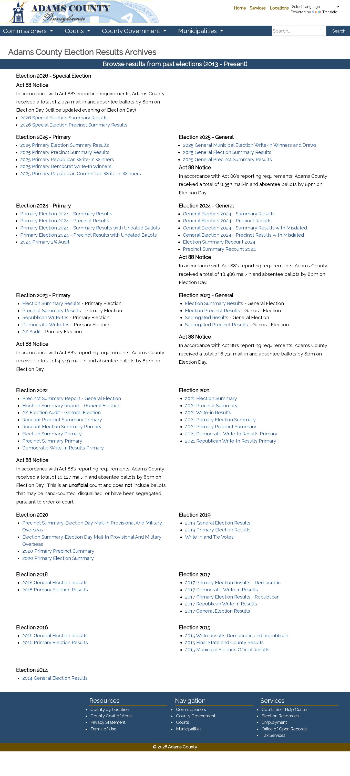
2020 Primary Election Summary (58, 558)
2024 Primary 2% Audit (44, 242)
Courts (182, 722)
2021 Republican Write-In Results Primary (230, 441)
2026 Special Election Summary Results (64, 117)
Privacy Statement (108, 722)
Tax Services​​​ (273, 735)
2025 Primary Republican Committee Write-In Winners (80, 173)
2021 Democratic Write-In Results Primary (231, 433)
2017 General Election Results (217, 611)
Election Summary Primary (52, 433)
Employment (274, 722)
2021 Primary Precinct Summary (220, 426)
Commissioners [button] (25, 31)
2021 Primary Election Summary (220, 419)
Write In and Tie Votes (209, 537)
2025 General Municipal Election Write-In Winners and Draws (249, 145)
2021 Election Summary (211, 398)
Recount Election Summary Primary (61, 426)
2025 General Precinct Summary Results (227, 159)
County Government (195, 715)
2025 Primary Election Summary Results (64, 145)
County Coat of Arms (111, 715)
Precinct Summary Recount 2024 (219, 249)
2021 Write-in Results (208, 412)
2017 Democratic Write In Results (221, 589)
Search (338, 31)
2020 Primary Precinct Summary (58, 551)
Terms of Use (103, 728)
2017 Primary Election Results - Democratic (233, 582)
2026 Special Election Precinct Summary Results (73, 125)
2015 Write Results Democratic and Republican (236, 635)
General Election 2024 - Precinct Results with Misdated (243, 235)
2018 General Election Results (55, 582)
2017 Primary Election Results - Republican (232, 597)
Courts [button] (75, 31)
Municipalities (189, 728)
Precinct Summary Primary (52, 441)
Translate (329, 12)
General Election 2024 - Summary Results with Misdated (245, 227)
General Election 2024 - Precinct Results (227, 220)
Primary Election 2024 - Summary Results (66, 213)
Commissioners (191, 709)
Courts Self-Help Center (285, 709)
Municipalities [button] (198, 31)
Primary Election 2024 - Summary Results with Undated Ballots (90, 227)
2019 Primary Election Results (218, 529)
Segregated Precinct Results (216, 324)
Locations (279, 8)
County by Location (109, 709)
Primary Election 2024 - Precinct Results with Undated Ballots (88, 235)
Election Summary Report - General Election (71, 405)
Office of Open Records (284, 728)
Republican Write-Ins (45, 317)
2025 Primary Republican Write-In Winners (67, 159)
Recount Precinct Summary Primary (62, 419)
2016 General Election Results (55, 635)
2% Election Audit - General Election (61, 412)
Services (258, 8)
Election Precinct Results (212, 310)
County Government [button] (131, 31)
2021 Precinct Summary (211, 405)
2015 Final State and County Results (224, 642)
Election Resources (280, 715)
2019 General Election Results (217, 523)
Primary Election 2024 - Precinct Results (64, 220)
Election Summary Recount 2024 (219, 242)
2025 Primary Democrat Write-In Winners (65, 166)
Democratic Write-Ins (45, 324)
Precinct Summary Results (51, 310)
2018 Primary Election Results (55, 589)
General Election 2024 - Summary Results (229, 213)
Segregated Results (206, 317)
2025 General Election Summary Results (227, 152)
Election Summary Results (51, 303)
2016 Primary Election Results (55, 642)
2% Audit (31, 331)
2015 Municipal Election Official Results (227, 649)
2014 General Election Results (55, 678)
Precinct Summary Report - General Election (71, 398)
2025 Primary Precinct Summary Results (64, 152)
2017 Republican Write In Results (221, 603)
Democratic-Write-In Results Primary (63, 447)
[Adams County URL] (76, 11)
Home (240, 8)
